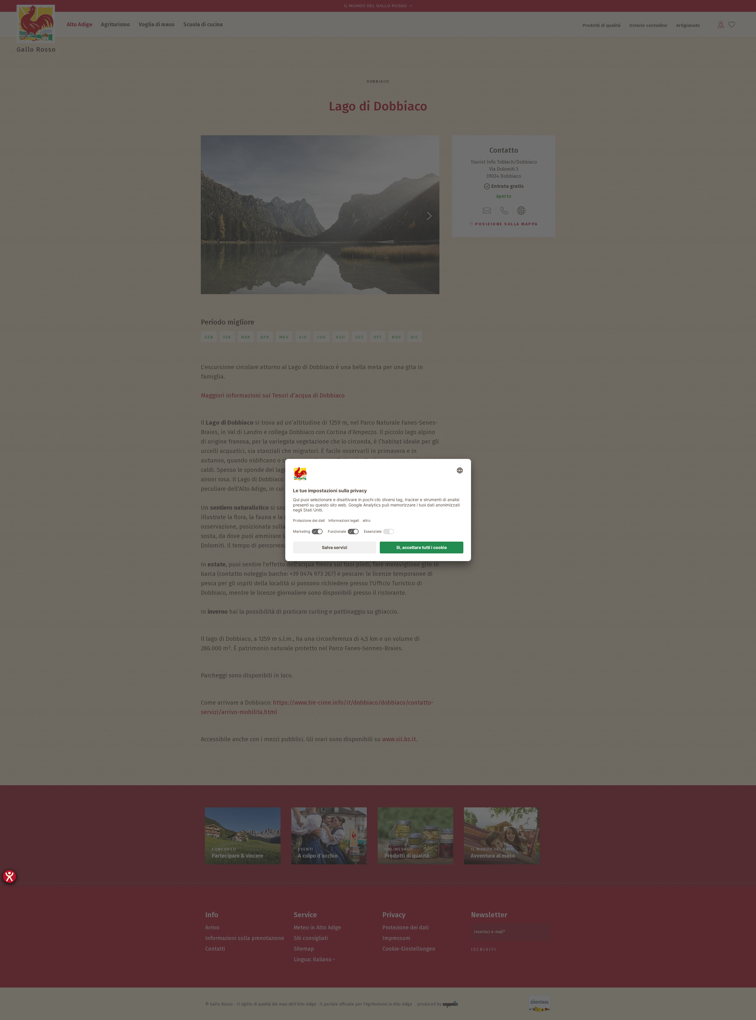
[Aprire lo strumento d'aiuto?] (9, 876)
